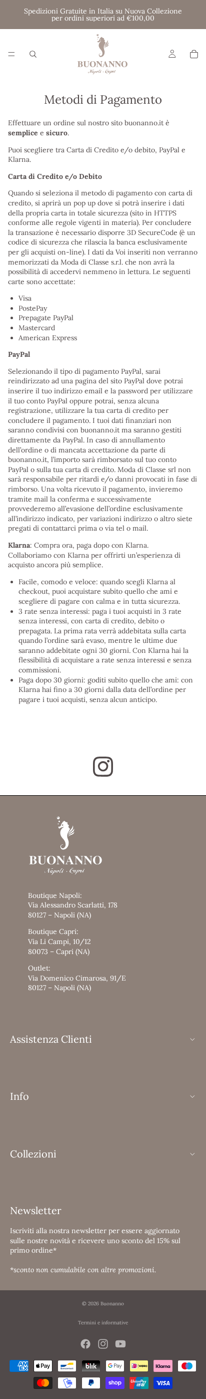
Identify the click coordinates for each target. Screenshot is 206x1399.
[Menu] (11, 54)
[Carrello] (194, 54)
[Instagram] (103, 1344)
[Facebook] (86, 1344)
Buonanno (112, 1303)
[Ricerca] (33, 54)
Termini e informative (103, 1322)
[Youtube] (120, 1344)
